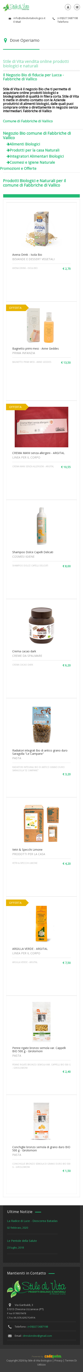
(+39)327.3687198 (38, 1326)
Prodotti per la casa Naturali (34, 150)
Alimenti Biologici (25, 144)
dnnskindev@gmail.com (37, 1336)
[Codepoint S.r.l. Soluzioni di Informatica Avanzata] (41, 1356)
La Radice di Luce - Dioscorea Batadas (32, 1221)
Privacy (58, 1360)
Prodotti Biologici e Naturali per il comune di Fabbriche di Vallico (34, 183)
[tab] (41, 196)
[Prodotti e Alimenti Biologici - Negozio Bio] (16, 7)
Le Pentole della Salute (22, 1241)
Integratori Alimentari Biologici (37, 156)
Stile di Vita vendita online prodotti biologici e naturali (36, 64)
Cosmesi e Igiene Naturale (32, 162)
